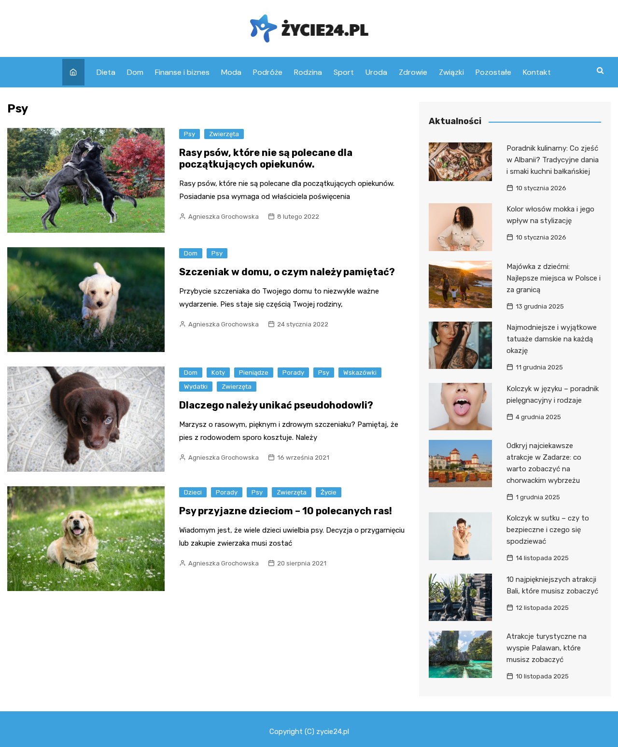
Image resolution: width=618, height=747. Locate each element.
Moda (231, 72)
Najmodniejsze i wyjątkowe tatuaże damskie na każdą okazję (551, 339)
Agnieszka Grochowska (223, 216)
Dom (135, 72)
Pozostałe (493, 72)
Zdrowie (413, 72)
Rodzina (308, 72)
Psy (189, 134)
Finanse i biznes (182, 72)
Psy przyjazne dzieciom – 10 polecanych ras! (285, 511)
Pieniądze (253, 372)
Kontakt (537, 72)
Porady (293, 372)
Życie (329, 492)
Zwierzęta (224, 134)
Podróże (267, 72)
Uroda (376, 72)
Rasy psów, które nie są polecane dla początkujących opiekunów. (265, 158)
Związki (451, 72)
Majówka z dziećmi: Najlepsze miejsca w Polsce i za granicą (553, 278)
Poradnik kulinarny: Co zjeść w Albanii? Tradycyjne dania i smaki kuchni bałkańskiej (552, 160)
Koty (218, 372)
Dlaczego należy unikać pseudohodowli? (276, 405)
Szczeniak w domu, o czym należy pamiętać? (287, 272)
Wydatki (196, 386)
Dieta (106, 72)
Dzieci (193, 492)
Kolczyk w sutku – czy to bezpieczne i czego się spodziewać (547, 530)
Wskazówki (360, 372)
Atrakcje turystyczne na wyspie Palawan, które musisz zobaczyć (546, 648)
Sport (344, 72)
